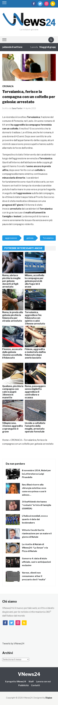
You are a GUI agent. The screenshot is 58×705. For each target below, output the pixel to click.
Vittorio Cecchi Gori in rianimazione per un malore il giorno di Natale (37, 533)
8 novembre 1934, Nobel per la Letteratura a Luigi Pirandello (36, 473)
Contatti (35, 685)
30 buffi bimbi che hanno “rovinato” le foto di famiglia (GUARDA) (36, 505)
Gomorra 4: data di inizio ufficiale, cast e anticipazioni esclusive (36, 562)
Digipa (48, 697)
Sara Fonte (17, 108)
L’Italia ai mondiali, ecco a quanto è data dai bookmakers (35, 519)
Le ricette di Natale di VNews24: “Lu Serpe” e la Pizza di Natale (35, 547)
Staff (31, 681)
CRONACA (8, 86)
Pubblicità (23, 685)
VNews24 (29, 674)
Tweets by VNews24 (13, 643)
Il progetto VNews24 (15, 681)
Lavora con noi (43, 681)
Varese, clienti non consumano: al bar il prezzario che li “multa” (34, 576)
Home (5, 440)
